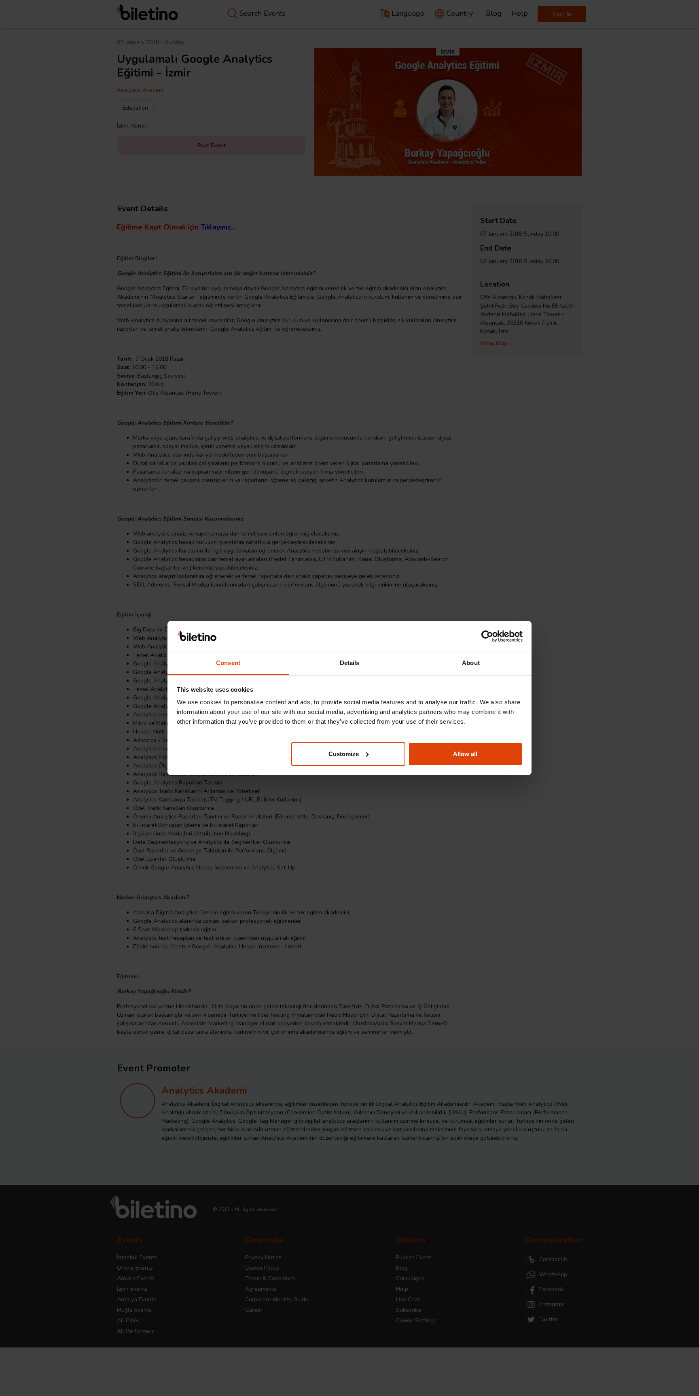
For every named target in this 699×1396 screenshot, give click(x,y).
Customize (343, 753)
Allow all (465, 753)
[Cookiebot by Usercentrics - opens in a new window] (487, 636)
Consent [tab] (228, 662)
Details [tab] (350, 662)
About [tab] (471, 662)
